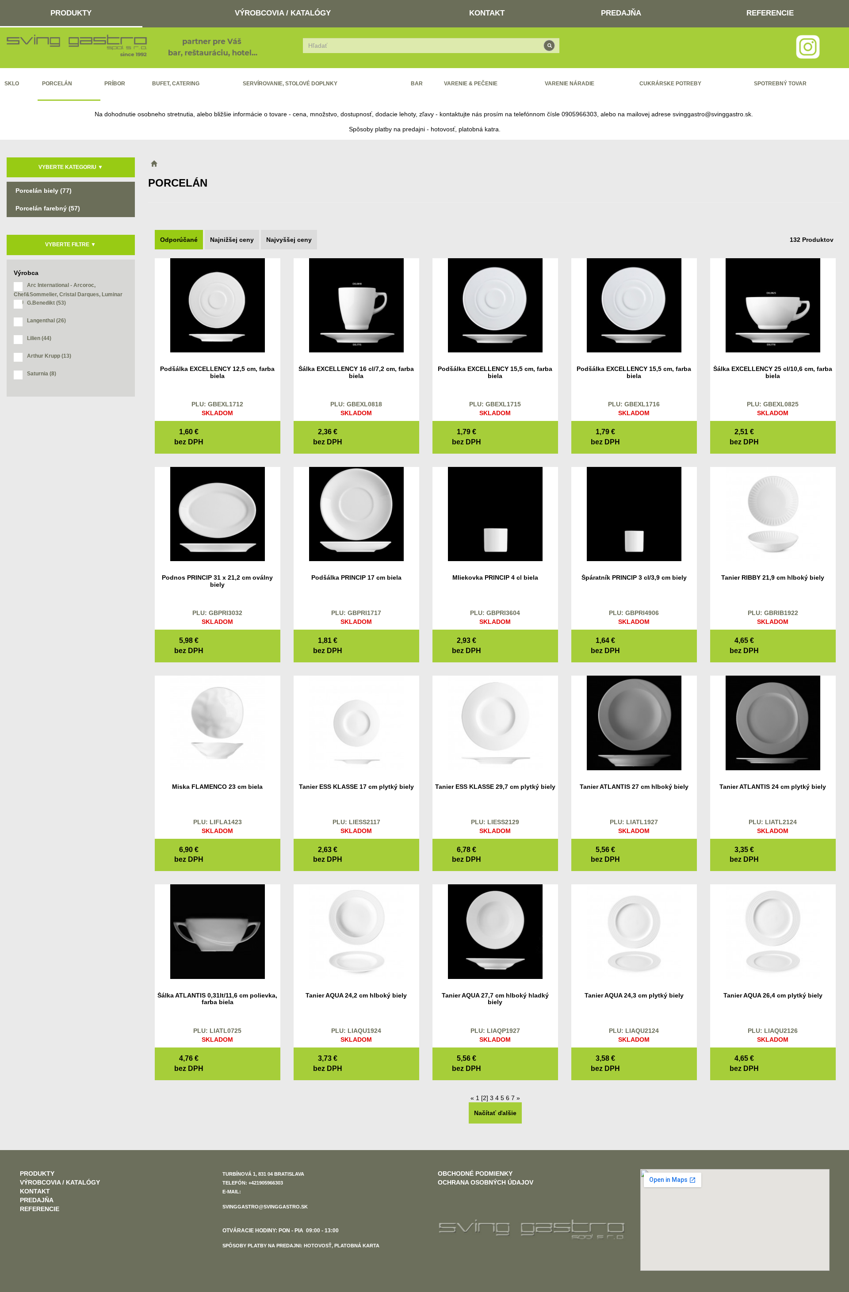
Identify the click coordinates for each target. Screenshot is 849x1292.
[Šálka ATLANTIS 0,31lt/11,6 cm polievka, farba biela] (217, 931)
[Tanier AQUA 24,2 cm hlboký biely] (356, 931)
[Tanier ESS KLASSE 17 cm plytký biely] (356, 722)
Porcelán (57, 83)
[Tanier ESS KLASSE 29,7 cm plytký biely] (495, 722)
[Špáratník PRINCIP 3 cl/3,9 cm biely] (634, 513)
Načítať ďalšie (495, 1112)
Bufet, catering (175, 83)
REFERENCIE (770, 12)
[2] (484, 1097)
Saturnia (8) (41, 374)
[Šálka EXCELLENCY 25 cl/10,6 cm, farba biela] (773, 304)
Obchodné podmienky (475, 1173)
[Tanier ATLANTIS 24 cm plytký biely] (773, 722)
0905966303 (579, 114)
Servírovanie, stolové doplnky (290, 83)
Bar (417, 83)
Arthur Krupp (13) (49, 356)
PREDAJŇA (621, 12)
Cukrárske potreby (670, 83)
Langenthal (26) (46, 320)
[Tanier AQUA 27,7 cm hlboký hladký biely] (495, 931)
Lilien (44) (39, 338)
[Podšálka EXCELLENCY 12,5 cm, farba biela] (217, 304)
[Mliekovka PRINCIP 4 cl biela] (495, 513)
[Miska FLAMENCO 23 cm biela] (217, 722)
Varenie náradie (569, 83)
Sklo (11, 83)
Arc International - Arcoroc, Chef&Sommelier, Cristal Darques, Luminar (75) (68, 288)
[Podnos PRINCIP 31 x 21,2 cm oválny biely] (217, 513)
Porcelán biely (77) (43, 190)
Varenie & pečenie (470, 83)
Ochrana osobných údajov (485, 1182)
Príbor (114, 83)
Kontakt (487, 12)
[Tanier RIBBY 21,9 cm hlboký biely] (773, 513)
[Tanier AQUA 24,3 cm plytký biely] (634, 931)
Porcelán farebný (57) (47, 208)
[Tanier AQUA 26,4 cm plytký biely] (773, 931)
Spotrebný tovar (780, 83)
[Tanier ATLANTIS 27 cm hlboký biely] (634, 722)
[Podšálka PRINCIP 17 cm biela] (356, 513)
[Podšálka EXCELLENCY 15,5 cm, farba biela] (495, 304)
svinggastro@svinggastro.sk (712, 114)
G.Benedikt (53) (46, 303)
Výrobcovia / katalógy (283, 12)
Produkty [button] (71, 12)
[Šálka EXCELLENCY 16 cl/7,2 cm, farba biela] (356, 304)
